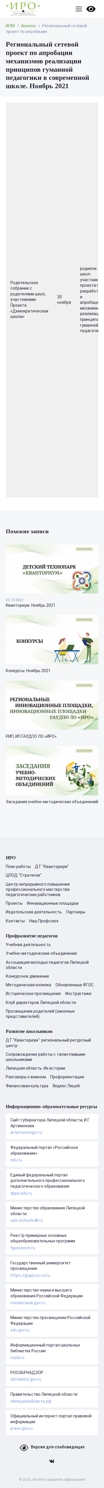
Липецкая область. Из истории (35, 1068)
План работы (18, 866)
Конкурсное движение (27, 976)
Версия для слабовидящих (58, 1447)
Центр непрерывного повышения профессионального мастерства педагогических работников (38, 889)
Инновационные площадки (53, 903)
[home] (23, 9)
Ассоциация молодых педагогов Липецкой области (47, 965)
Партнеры (75, 912)
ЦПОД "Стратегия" (24, 875)
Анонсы (28, 25)
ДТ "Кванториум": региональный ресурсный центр (48, 1043)
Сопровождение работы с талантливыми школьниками (45, 1057)
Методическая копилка (28, 985)
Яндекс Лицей (66, 1086)
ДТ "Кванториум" (52, 866)
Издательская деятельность (34, 912)
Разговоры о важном (26, 1077)
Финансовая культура (27, 1086)
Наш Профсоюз (43, 921)
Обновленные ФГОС (74, 985)
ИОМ (10, 25)
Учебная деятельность (28, 944)
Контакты (15, 921)
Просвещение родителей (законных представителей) (40, 1014)
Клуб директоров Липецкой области (41, 1002)
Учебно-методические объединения (41, 953)
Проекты (14, 903)
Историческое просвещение (33, 993)
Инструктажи (78, 993)
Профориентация (67, 1077)
